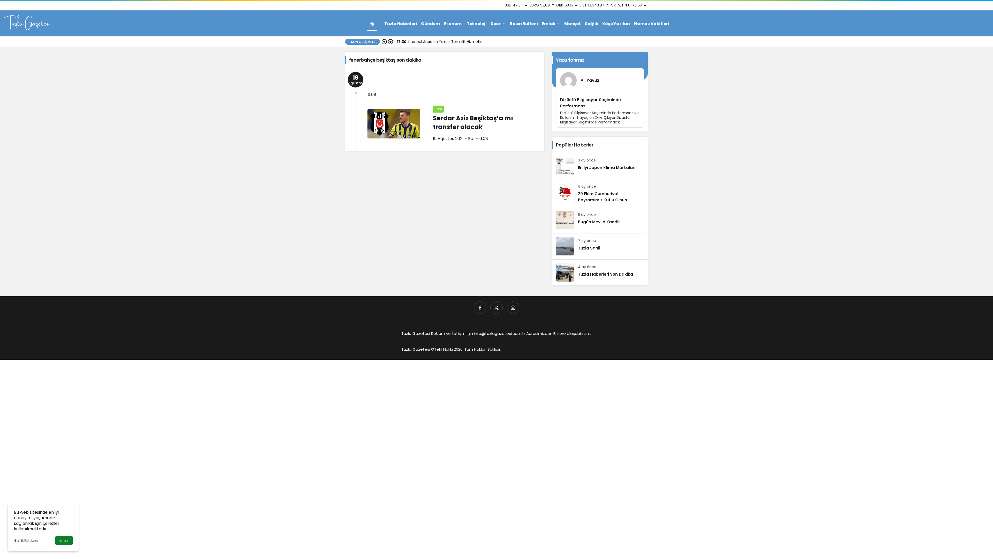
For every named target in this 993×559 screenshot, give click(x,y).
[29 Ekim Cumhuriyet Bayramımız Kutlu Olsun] (600, 193)
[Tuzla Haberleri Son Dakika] (600, 272)
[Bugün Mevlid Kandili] (600, 220)
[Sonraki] (390, 41)
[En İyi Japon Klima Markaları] (600, 166)
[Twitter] (496, 307)
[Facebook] (480, 307)
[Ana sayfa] (372, 23)
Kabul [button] (64, 541)
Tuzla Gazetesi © (417, 349)
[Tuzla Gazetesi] (27, 23)
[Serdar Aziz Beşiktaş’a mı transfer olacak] (444, 109)
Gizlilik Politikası (26, 540)
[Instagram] (513, 307)
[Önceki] (384, 41)
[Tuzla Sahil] (600, 246)
